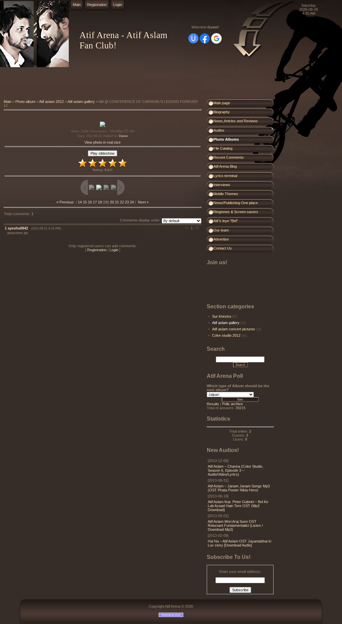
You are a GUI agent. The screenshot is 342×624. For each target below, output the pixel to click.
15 (85, 202)
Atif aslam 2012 (51, 102)
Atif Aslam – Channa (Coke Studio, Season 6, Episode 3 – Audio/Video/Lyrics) (235, 470)
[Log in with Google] (216, 38)
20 (112, 202)
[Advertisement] (121, 83)
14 (80, 202)
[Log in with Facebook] (205, 38)
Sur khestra (221, 316)
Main (76, 5)
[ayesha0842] (6, 233)
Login (117, 5)
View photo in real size (102, 142)
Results (213, 404)
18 (100, 202)
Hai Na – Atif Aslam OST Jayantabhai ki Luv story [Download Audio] (239, 543)
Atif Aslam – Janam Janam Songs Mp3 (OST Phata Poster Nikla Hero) (239, 488)
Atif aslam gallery (81, 102)
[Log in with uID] (193, 38)
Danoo (123, 136)
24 (132, 202)
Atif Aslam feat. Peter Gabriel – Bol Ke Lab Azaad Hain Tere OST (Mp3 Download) (238, 506)
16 (90, 202)
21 (117, 202)
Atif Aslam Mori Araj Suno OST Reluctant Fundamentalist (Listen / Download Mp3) (235, 525)
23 (127, 202)
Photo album (25, 102)
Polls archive (232, 404)
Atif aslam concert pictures (233, 329)
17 (95, 202)
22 (122, 202)
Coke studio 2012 (226, 335)
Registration (97, 5)
